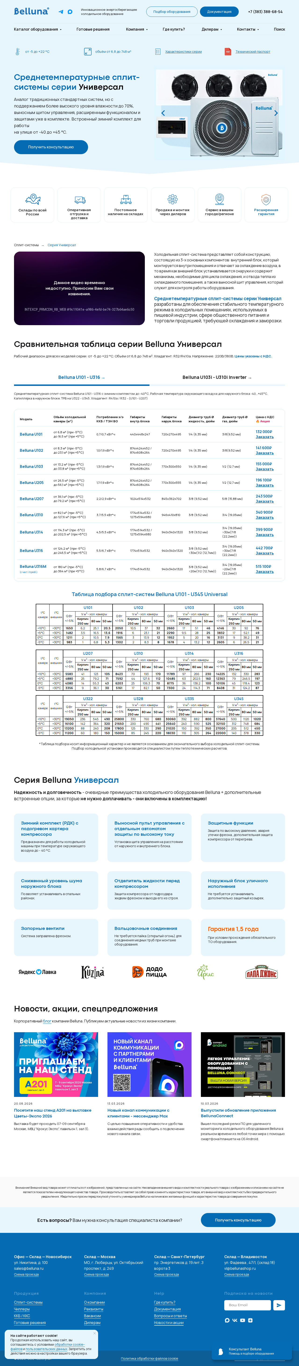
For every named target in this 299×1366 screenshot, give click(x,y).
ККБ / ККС (22, 1315)
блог (47, 1021)
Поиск (279, 29)
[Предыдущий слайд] (163, 113)
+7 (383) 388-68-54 (265, 11)
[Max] (70, 12)
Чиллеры (22, 1309)
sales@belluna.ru (28, 1268)
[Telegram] (61, 12)
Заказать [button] (265, 436)
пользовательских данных (46, 1349)
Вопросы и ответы (170, 1315)
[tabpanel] (149, 395)
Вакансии (92, 1315)
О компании (94, 1302)
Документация (167, 1309)
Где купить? (174, 29)
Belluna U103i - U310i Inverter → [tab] (217, 377)
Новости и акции (169, 1322)
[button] (172, 12)
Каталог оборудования (36, 29)
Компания (135, 29)
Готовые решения (93, 29)
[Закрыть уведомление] (94, 1333)
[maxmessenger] (227, 1320)
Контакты (246, 29)
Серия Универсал (62, 245)
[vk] (235, 1320)
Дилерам (210, 29)
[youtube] (243, 1320)
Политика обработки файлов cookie (149, 1358)
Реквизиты (93, 1309)
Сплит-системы (26, 245)
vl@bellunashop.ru (240, 1268)
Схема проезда (26, 1274)
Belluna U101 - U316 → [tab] (81, 377)
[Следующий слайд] (276, 113)
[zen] (250, 1320)
